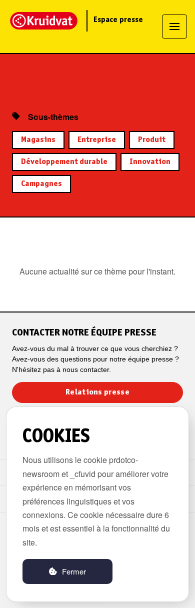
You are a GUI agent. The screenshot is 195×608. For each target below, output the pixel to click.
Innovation (150, 162)
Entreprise (97, 140)
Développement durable (64, 162)
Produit (152, 140)
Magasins (38, 140)
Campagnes (41, 184)
